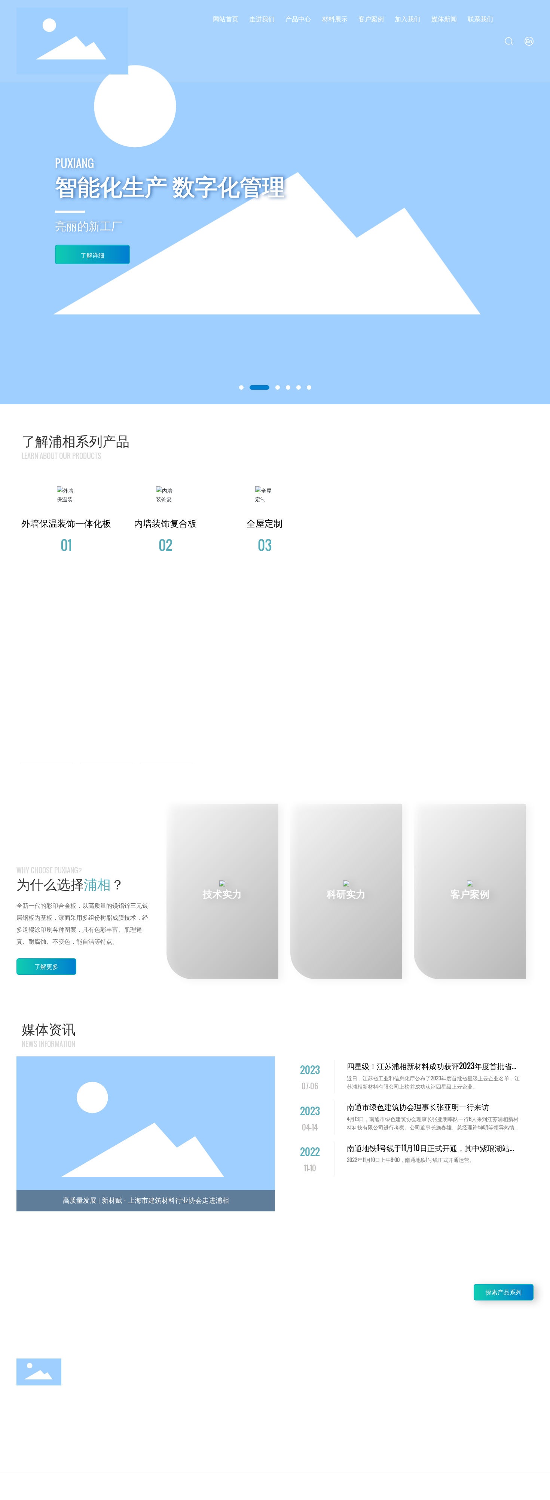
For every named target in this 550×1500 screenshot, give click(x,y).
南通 (508, 1484)
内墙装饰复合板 (165, 524)
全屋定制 (264, 524)
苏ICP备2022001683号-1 (423, 1484)
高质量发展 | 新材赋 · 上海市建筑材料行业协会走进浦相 (146, 1200)
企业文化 (106, 774)
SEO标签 (525, 1484)
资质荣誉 (166, 774)
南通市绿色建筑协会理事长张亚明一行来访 (418, 1106)
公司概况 (47, 774)
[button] (241, 387)
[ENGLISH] (529, 40)
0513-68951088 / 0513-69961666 (89, 1294)
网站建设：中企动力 (482, 1484)
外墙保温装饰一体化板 (66, 524)
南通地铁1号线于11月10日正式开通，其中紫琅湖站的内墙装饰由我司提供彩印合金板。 (432, 1153)
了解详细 (92, 255)
